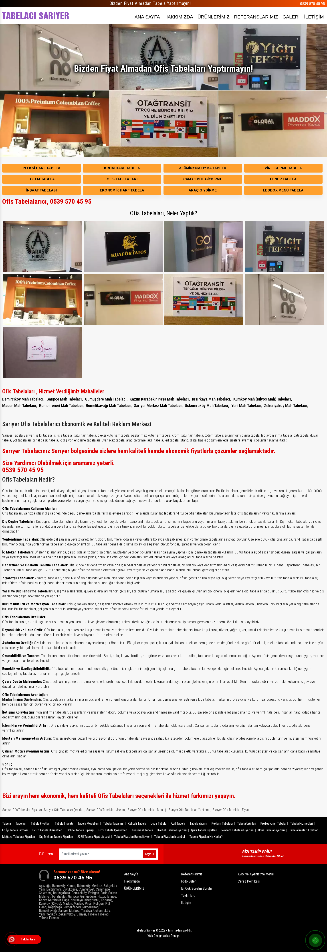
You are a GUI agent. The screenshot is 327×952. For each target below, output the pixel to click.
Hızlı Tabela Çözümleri (113, 830)
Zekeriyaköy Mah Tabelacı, (286, 405)
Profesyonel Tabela (273, 824)
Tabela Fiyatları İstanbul (169, 837)
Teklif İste (188, 895)
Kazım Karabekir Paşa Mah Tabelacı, (160, 399)
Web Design (163, 936)
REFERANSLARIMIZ (256, 16)
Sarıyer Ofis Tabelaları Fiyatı (230, 810)
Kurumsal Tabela (142, 830)
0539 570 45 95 (312, 3)
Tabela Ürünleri (246, 824)
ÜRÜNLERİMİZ (214, 16)
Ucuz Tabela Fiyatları (271, 830)
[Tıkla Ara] (12, 940)
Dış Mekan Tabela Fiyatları (56, 837)
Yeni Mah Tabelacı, (246, 405)
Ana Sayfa (131, 874)
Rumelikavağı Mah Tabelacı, (109, 405)
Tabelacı (20, 824)
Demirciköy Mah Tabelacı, (23, 399)
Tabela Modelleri (88, 824)
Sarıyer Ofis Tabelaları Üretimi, (106, 810)
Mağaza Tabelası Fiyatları (18, 837)
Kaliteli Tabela (137, 824)
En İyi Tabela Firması (15, 830)
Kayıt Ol (149, 854)
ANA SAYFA (147, 16)
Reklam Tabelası (222, 824)
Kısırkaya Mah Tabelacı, (211, 399)
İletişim (186, 903)
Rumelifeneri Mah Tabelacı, (61, 405)
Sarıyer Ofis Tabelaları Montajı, (147, 810)
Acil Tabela (178, 824)
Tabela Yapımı (198, 824)
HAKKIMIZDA (178, 16)
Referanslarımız (191, 874)
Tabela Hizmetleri (301, 824)
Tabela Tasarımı (113, 824)
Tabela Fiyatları (40, 824)
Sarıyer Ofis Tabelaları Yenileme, (190, 810)
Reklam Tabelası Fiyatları (238, 830)
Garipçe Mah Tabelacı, (64, 399)
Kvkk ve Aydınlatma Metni (256, 874)
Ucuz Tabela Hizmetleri (47, 830)
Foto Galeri (188, 881)
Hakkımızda (132, 881)
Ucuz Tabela (158, 824)
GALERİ (291, 16)
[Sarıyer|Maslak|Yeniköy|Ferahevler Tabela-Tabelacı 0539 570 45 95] (35, 15)
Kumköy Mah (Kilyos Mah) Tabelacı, (262, 399)
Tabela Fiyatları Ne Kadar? (206, 837)
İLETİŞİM (314, 16)
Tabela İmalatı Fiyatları (303, 830)
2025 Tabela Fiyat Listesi (93, 837)
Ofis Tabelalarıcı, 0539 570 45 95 (46, 201)
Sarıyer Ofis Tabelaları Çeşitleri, (64, 810)
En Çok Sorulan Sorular (196, 888)
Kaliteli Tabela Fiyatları (172, 830)
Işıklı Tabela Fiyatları (204, 830)
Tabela (6, 824)
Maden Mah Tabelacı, (19, 405)
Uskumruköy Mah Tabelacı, (207, 405)
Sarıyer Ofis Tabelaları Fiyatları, (22, 810)
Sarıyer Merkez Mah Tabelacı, (158, 405)
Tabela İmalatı (64, 824)
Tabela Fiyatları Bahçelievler (132, 837)
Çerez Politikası (249, 881)
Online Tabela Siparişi (80, 830)
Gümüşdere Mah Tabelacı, (106, 399)
